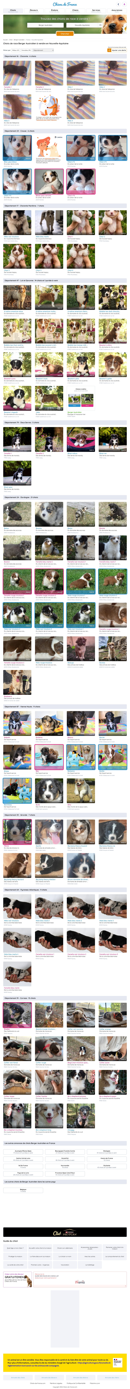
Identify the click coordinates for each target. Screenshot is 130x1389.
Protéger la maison (15, 1256)
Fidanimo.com (95, 1383)
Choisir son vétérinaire (65, 1248)
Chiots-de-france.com (37, 1383)
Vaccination (65, 1265)
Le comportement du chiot (114, 1256)
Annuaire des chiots (18, 1378)
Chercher (65, 33)
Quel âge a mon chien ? (15, 1248)
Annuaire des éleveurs (49, 1378)
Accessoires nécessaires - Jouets (90, 1248)
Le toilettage (89, 1265)
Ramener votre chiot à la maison (114, 1248)
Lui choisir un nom (65, 1256)
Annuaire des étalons (80, 1378)
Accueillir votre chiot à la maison (40, 1248)
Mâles (15, 50)
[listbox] (100, 25)
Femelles (26, 50)
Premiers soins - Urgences (40, 1265)
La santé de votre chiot (15, 1265)
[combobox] (45, 25)
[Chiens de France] (65, 4)
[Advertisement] (65, 1211)
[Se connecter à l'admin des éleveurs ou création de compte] (124, 4)
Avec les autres (90, 1256)
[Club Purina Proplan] (65, 1232)
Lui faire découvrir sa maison (40, 1256)
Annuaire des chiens (112, 1378)
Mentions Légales (56, 1383)
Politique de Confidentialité (76, 1383)
